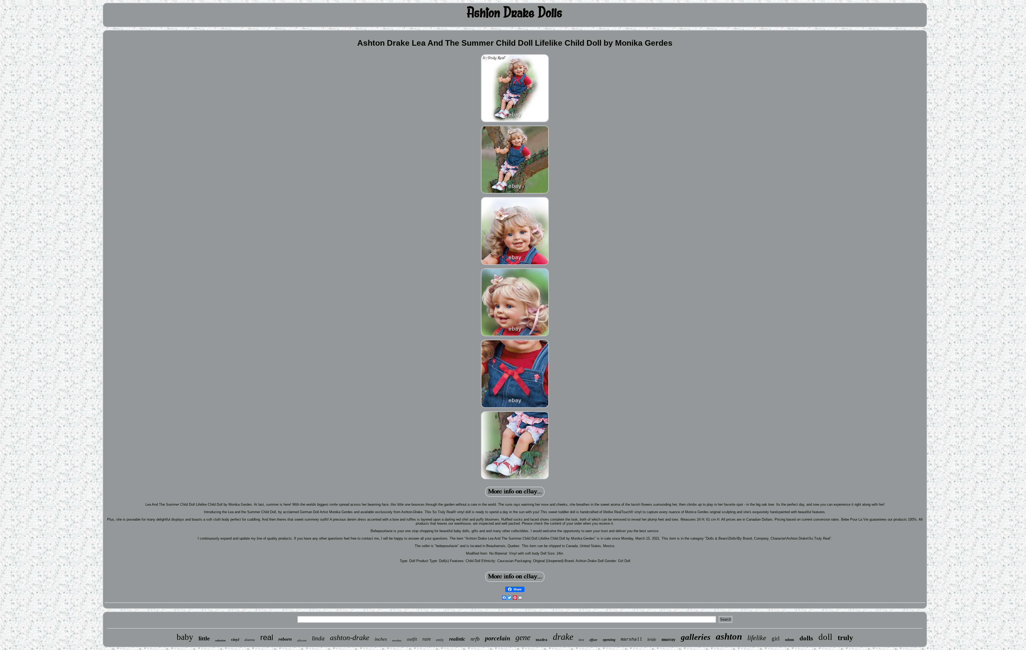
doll (825, 637)
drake (563, 637)
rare (426, 639)
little (204, 638)
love (581, 640)
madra (541, 639)
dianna (249, 640)
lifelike (756, 638)
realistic (457, 639)
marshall (631, 639)
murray (668, 639)
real (266, 637)
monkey (397, 640)
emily (440, 640)
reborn (285, 639)
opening (609, 640)
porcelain (497, 638)
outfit (412, 639)
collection (220, 640)
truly (845, 638)
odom (789, 640)
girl (776, 638)
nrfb (475, 639)
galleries (695, 637)
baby (185, 637)
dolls (806, 638)
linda (318, 638)
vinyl (235, 639)
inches (381, 639)
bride (651, 639)
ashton (729, 636)
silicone (301, 640)
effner (593, 640)
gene (522, 637)
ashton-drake (349, 637)
